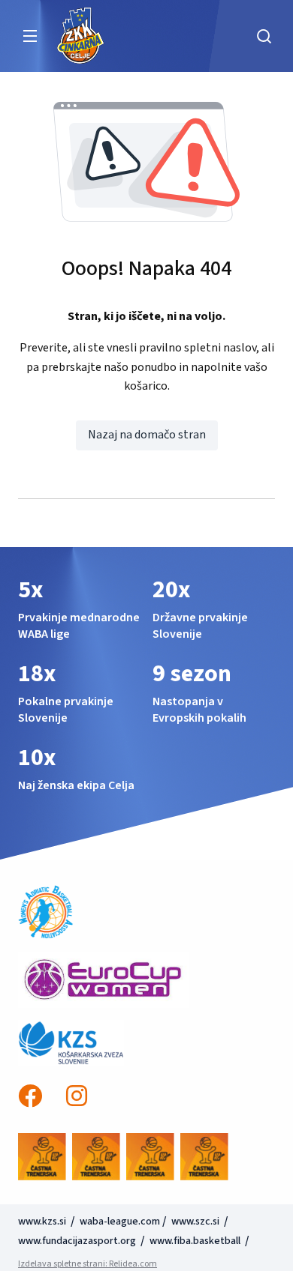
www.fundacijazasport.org (77, 1241)
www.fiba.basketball (195, 1241)
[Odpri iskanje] (263, 36)
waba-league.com (120, 1221)
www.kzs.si (43, 1221)
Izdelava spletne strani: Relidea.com (87, 1264)
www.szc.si (196, 1221)
